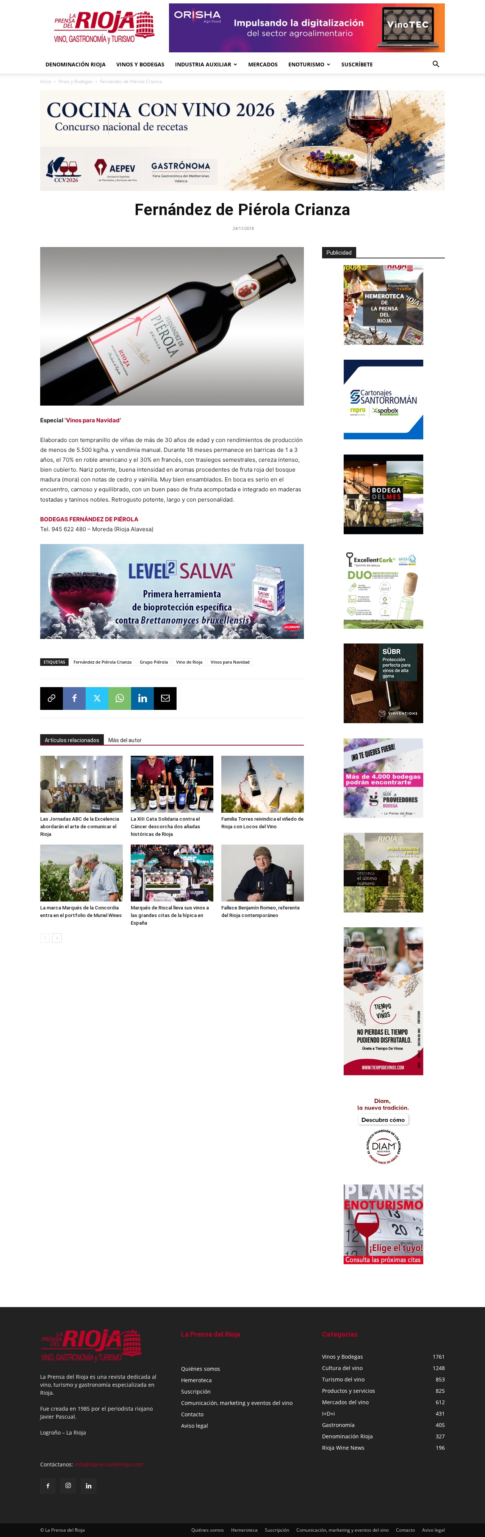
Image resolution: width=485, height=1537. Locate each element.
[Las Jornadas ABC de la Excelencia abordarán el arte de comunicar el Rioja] (81, 784)
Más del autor (125, 740)
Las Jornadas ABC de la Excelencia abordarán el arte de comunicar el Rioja (79, 826)
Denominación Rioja (75, 64)
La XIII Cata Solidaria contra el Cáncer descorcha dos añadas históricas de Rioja (165, 826)
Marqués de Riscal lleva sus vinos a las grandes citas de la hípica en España (170, 915)
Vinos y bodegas (140, 64)
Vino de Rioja (189, 662)
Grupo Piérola (154, 662)
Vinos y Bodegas (75, 81)
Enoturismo (306, 64)
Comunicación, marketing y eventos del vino (237, 1402)
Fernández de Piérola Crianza (102, 662)
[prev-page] (45, 938)
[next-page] (57, 938)
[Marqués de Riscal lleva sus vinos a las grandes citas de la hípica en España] (172, 873)
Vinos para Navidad (93, 420)
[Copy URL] (51, 698)
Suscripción (196, 1391)
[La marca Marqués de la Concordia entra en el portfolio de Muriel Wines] (81, 873)
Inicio (45, 81)
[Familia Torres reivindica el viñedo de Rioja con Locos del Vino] (262, 784)
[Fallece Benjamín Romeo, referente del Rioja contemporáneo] (262, 873)
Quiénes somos (200, 1368)
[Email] (165, 698)
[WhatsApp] (119, 698)
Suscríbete (357, 64)
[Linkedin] (142, 698)
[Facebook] (74, 698)
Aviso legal (194, 1425)
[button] (436, 65)
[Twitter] (97, 698)
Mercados (263, 64)
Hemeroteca (196, 1380)
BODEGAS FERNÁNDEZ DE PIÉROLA (89, 519)
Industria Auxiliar (203, 64)
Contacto (192, 1414)
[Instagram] (68, 1485)
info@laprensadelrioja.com (109, 1464)
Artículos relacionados (72, 740)
